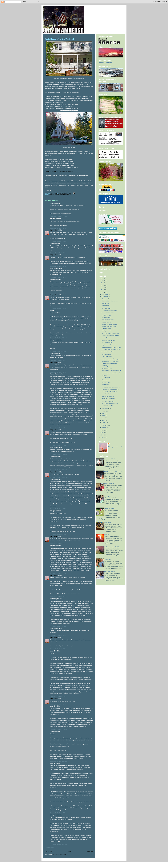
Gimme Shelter (107, 522)
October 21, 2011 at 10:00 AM (58, 729)
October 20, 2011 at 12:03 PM (58, 470)
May (103, 418)
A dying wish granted (107, 405)
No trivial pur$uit (106, 315)
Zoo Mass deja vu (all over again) (111, 359)
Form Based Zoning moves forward (111, 387)
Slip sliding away (106, 308)
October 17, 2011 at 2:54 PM (58, 252)
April (103, 420)
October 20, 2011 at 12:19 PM (58, 477)
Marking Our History (109, 508)
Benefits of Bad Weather (108, 401)
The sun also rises (107, 368)
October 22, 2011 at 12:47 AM (58, 844)
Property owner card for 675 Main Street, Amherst (59, 171)
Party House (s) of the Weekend (111, 349)
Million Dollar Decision (108, 396)
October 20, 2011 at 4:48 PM (58, 534)
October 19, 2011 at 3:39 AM (58, 351)
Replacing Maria (107, 496)
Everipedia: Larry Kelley (105, 62)
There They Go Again (109, 571)
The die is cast (106, 380)
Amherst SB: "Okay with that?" (110, 324)
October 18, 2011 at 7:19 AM (58, 293)
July (103, 413)
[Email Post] (73, 193)
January (104, 427)
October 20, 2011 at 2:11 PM (58, 509)
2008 (102, 435)
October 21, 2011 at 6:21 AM (58, 635)
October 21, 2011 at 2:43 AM (58, 626)
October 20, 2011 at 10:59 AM (58, 454)
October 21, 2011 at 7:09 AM (58, 649)
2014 (102, 285)
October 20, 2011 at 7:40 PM (58, 573)
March (104, 422)
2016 (102, 280)
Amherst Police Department (56, 194)
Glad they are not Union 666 (109, 391)
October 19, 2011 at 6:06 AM (58, 372)
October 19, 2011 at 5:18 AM (58, 360)
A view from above (107, 356)
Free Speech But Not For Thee (111, 547)
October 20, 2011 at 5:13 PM (58, 543)
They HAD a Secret (108, 483)
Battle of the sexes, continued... (110, 361)
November (105, 296)
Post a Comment (49, 847)
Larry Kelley (53, 230)
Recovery (104, 375)
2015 (102, 283)
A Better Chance (106, 337)
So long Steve (105, 384)
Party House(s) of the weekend (110, 333)
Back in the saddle (107, 342)
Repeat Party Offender (109, 459)
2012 (102, 290)
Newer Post (48, 851)
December (105, 294)
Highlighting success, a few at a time (112, 366)
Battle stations (105, 305)
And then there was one (108, 340)
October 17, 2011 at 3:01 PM (58, 266)
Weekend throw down (108, 312)
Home (69, 851)
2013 (102, 287)
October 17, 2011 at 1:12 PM (58, 241)
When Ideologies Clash (108, 352)
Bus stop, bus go (106, 322)
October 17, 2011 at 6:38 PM (58, 277)
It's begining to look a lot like (109, 310)
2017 (102, 278)
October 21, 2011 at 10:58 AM (58, 761)
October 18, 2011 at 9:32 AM (58, 308)
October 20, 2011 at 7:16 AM (58, 445)
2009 (102, 432)
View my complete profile (115, 447)
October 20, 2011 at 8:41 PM (58, 596)
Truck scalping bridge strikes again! (111, 370)
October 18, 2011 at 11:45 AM (58, 338)
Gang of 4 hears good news (109, 363)
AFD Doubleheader (107, 354)
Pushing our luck (106, 331)
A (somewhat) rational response (110, 389)
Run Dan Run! (107, 559)
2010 (102, 430)
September (105, 408)
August (104, 411)
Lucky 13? (106, 534)
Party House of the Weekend (110, 403)
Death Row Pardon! (107, 394)
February (104, 425)
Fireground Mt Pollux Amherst (110, 301)
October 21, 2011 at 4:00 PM (58, 813)
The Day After (105, 303)
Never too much (106, 377)
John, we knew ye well (108, 319)
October (104, 299)
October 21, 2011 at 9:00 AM (58, 696)
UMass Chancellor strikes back (110, 335)
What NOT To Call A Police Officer (112, 471)
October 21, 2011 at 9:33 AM (58, 704)
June (103, 415)
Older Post (90, 851)
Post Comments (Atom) (59, 854)
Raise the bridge (106, 382)
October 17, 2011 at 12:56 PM (58, 216)
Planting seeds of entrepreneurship (111, 347)
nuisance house (68, 194)
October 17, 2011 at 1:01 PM (58, 228)
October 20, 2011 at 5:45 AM (58, 427)
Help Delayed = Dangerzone (109, 345)
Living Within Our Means (108, 398)
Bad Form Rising (106, 317)
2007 (102, 437)
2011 (102, 292)
